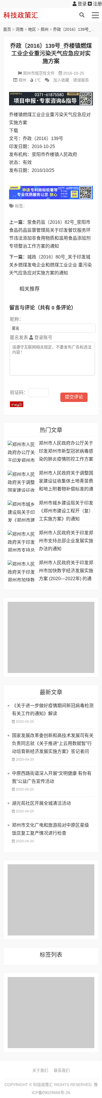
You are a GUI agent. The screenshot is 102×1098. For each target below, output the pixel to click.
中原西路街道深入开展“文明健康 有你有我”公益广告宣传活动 (52, 777)
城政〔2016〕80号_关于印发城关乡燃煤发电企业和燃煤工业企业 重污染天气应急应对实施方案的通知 (50, 265)
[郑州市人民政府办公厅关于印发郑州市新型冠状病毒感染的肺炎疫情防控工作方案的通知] (22, 451)
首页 (7, 29)
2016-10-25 (73, 73)
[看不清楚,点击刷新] (16, 404)
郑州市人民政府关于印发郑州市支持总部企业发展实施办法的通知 (66, 540)
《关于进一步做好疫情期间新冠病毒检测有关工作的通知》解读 (53, 709)
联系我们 (62, 1070)
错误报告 (81, 80)
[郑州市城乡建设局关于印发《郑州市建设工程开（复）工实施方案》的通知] (22, 511)
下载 (13, 130)
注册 (97, 3)
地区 (32, 29)
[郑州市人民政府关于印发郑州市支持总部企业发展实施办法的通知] (22, 541)
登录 (81, 3)
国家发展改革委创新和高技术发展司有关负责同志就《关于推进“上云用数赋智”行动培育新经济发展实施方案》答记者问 (53, 743)
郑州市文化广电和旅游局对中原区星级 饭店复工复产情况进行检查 (50, 829)
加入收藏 (61, 80)
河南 (20, 29)
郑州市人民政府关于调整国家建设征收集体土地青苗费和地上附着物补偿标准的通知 (66, 482)
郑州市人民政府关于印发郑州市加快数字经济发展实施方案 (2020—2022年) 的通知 (66, 571)
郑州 (44, 29)
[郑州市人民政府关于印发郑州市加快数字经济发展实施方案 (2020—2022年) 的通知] (22, 571)
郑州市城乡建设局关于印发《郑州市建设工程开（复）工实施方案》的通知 (66, 510)
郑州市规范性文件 (39, 73)
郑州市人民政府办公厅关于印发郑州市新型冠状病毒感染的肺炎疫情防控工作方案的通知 (66, 452)
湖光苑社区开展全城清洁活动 (41, 803)
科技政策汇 (30, 15)
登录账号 (42, 337)
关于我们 (40, 1070)
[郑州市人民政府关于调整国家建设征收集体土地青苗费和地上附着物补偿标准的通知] (22, 481)
